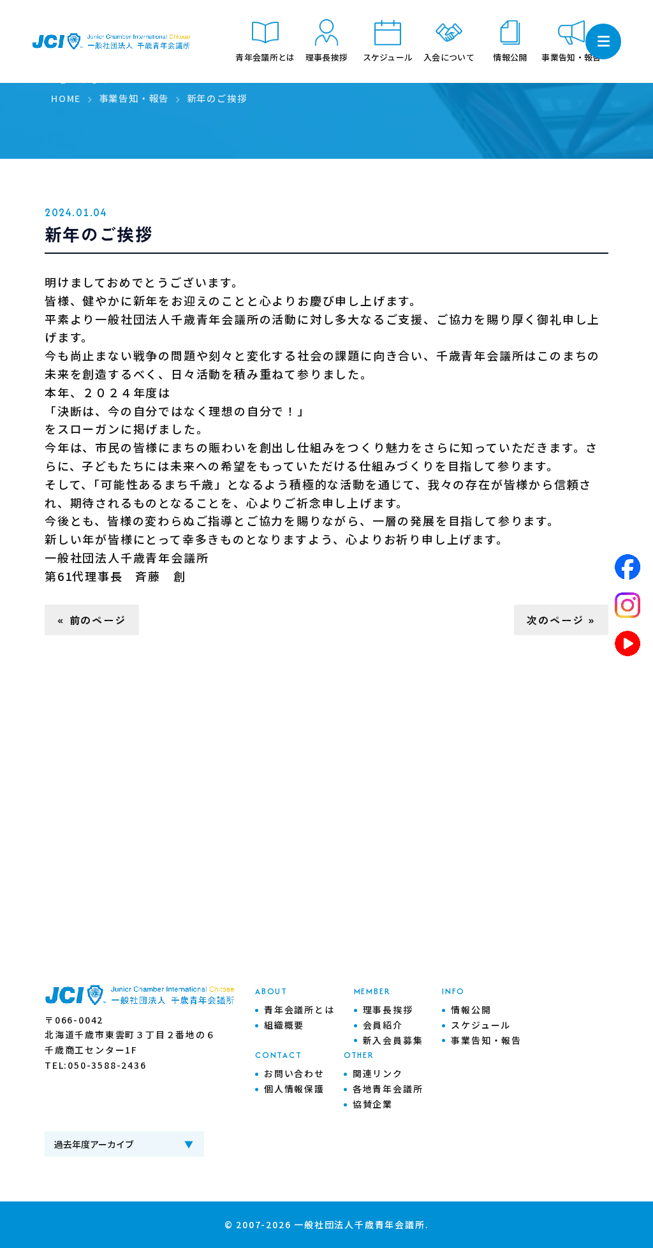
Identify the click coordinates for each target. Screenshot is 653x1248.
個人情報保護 (294, 1088)
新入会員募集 (393, 1040)
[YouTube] (627, 643)
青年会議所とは (299, 1009)
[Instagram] (627, 605)
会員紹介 (383, 1024)
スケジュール (481, 1024)
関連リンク (378, 1073)
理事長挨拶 (388, 1009)
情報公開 (471, 1009)
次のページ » (561, 620)
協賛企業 (373, 1104)
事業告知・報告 (486, 1040)
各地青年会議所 (388, 1088)
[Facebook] (627, 567)
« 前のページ (91, 620)
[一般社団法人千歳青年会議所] (111, 42)
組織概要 (284, 1024)
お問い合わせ (294, 1073)
